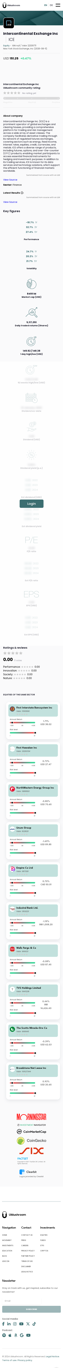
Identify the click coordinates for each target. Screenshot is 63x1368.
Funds (43, 1240)
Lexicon (5, 1261)
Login (31, 503)
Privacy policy (28, 1250)
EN (45, 5)
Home (4, 1235)
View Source (10, 179)
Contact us (27, 1235)
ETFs (42, 1245)
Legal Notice (27, 1271)
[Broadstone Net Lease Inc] (33, 1081)
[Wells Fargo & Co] (33, 960)
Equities (43, 1235)
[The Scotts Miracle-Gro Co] (33, 1040)
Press (23, 1240)
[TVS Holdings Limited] (33, 1000)
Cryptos (44, 1250)
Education (7, 1250)
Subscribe (31, 1309)
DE (51, 5)
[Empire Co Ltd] (33, 880)
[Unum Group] (33, 840)
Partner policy (28, 1256)
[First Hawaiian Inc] (33, 760)
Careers (24, 1245)
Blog (4, 1256)
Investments (7, 1245)
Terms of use (27, 1261)
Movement (7, 1240)
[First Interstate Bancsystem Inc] (33, 720)
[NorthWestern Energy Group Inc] (33, 800)
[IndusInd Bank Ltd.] (33, 920)
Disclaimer (26, 1266)
